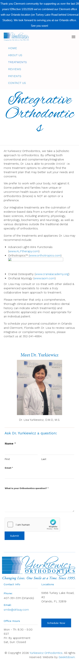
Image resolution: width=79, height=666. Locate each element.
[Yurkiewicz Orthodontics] (16, 36)
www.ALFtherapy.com (24, 251)
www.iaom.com (44, 278)
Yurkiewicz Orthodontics (46, 653)
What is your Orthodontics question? (27, 488)
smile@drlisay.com (16, 609)
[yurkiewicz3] (39, 414)
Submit (14, 535)
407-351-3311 (12, 598)
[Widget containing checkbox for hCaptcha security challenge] (32, 525)
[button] (56, 623)
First (7, 459)
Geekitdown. (67, 657)
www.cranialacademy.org (52, 274)
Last (43, 459)
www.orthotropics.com (45, 255)
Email (9, 468)
